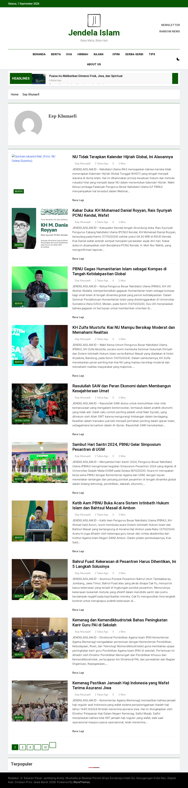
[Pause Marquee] (175, 78)
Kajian (98, 54)
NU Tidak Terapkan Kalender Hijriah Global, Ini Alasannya (122, 157)
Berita (56, 54)
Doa (69, 54)
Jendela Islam (94, 32)
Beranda (39, 54)
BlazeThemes (81, 782)
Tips (152, 54)
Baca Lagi (78, 200)
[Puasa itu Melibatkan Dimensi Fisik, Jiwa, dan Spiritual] (39, 81)
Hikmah (82, 54)
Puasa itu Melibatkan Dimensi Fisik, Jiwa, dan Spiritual (85, 76)
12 (45, 747)
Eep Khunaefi (83, 163)
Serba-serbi (134, 54)
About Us (94, 64)
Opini (116, 54)
